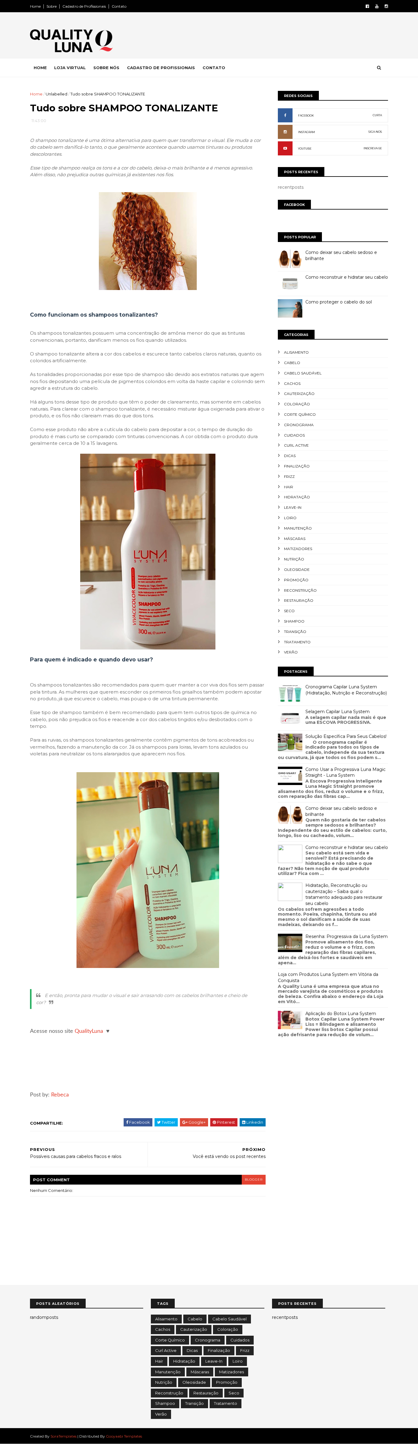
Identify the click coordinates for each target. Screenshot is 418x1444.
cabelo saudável (303, 373)
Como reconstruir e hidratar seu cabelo (346, 277)
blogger (254, 1180)
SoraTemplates (63, 1436)
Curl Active (296, 445)
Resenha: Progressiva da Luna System (346, 936)
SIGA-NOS (375, 131)
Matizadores (298, 548)
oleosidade (297, 569)
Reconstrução (300, 590)
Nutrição (294, 559)
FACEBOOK (306, 115)
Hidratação (297, 497)
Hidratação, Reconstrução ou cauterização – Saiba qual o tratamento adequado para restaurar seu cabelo (344, 894)
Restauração (298, 600)
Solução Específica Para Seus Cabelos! (345, 736)
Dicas (290, 455)
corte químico (300, 414)
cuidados (294, 435)
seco (289, 610)
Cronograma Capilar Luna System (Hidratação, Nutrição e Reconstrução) (346, 690)
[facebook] (367, 6)
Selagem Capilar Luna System (337, 711)
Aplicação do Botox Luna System (340, 1013)
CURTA (377, 115)
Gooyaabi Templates (124, 1436)
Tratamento (297, 642)
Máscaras (294, 538)
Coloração (297, 404)
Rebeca (60, 1095)
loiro (290, 517)
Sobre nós (106, 67)
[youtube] (377, 6)
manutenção (298, 528)
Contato (119, 6)
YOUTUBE (305, 148)
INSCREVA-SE (373, 148)
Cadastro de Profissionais (84, 6)
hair (288, 487)
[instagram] (386, 6)
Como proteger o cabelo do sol (338, 302)
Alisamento (296, 352)
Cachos (292, 383)
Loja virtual (70, 67)
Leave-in (292, 507)
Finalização (297, 466)
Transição (295, 631)
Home (35, 6)
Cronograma (299, 424)
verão (291, 652)
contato (214, 67)
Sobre (52, 6)
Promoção (296, 580)
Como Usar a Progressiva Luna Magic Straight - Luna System (345, 772)
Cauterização (299, 393)
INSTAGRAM (306, 132)
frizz (289, 476)
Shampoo (294, 621)
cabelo (292, 362)
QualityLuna (89, 1031)
